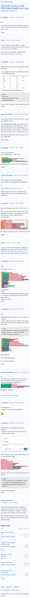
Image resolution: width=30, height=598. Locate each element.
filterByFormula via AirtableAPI (13, 54)
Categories (8, 586)
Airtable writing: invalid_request (9, 395)
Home (2, 586)
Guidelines (16, 586)
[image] (15, 82)
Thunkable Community (7, 1)
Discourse (10, 593)
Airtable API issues (6, 562)
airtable (2, 550)
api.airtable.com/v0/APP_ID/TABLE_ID (11, 188)
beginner (3, 578)
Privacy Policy (15, 590)
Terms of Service (5, 590)
